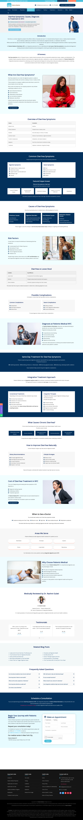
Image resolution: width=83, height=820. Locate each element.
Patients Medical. (41, 801)
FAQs (66, 10)
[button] (8, 630)
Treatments (52, 10)
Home (9, 10)
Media (70, 10)
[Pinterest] (68, 793)
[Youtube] (65, 793)
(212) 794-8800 (17, 731)
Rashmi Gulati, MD (21, 21)
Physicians (22, 10)
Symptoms (30, 10)
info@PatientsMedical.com (15, 732)
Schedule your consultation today (28, 705)
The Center (14, 10)
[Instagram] (70, 793)
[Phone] (1, 415)
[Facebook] (60, 793)
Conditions (38, 10)
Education (60, 10)
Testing (45, 10)
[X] (63, 793)
